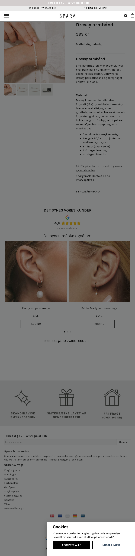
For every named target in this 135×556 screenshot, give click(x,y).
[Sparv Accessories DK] (67, 15)
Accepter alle (71, 545)
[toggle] (8, 16)
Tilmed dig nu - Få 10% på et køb (67, 2)
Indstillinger (111, 545)
